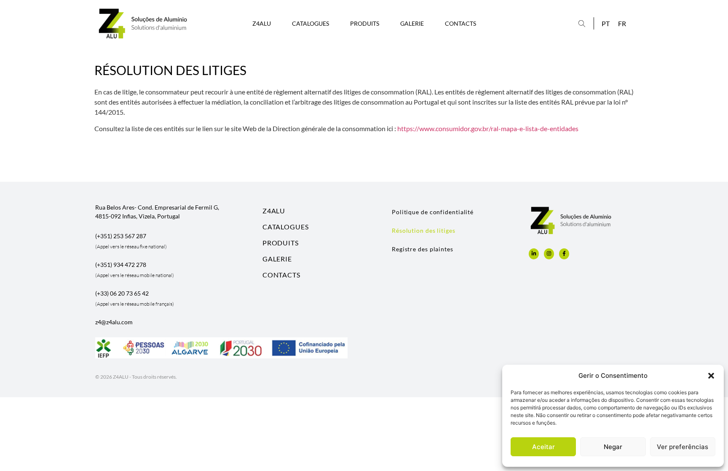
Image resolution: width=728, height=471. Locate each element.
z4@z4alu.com (114, 322)
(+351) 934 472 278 (120, 264)
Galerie (412, 23)
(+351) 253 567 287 (120, 236)
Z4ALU (261, 23)
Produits (364, 23)
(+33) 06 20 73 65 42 (122, 293)
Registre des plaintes (422, 249)
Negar (613, 447)
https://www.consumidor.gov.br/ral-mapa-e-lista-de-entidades (487, 128)
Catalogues (310, 23)
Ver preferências (682, 447)
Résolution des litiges (423, 230)
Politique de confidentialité (433, 211)
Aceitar (543, 447)
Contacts (460, 23)
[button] (711, 375)
